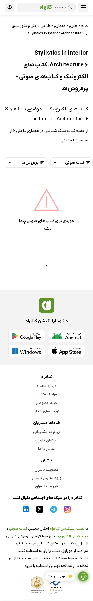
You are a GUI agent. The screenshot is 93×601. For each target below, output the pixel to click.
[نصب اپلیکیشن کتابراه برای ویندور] (26, 351)
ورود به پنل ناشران (46, 477)
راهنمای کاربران (46, 440)
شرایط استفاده (46, 394)
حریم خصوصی (46, 402)
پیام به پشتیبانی (46, 431)
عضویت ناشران (46, 469)
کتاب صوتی (18, 528)
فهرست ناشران (46, 486)
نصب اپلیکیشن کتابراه (67, 528)
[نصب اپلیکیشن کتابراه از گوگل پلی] (26, 336)
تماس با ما (46, 448)
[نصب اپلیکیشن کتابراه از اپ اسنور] (66, 351)
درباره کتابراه (46, 386)
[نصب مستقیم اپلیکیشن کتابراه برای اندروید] (66, 336)
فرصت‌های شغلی (46, 411)
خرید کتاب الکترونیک (72, 536)
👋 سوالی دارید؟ (60, 576)
